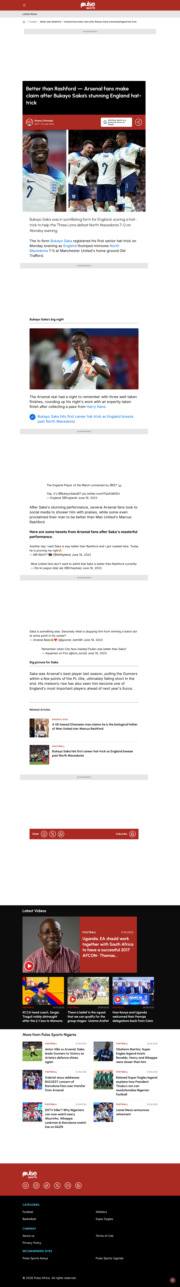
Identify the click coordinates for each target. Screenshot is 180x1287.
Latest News (29, 13)
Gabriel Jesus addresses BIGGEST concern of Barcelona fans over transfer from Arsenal (65, 1084)
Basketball (29, 1219)
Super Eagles (104, 1219)
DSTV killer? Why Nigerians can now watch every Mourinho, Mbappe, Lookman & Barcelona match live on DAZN (65, 1118)
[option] (43, 1001)
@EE (113, 485)
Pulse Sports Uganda (109, 1258)
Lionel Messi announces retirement (132, 1112)
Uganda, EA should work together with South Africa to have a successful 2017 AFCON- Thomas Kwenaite (107, 947)
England (70, 246)
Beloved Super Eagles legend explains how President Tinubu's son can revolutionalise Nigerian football (136, 1086)
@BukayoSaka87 (69, 493)
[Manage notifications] (172, 1280)
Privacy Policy (31, 1243)
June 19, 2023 (87, 498)
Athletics (101, 1212)
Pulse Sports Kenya (35, 1258)
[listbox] (90, 1001)
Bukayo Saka (61, 241)
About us (28, 1235)
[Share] (138, 122)
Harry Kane (96, 407)
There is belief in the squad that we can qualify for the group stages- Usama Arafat (88, 1016)
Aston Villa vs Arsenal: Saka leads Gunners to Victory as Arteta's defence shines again (64, 1055)
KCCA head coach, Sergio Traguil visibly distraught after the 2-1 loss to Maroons (42, 1016)
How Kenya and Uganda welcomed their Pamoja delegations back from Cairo (132, 1016)
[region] (90, 1001)
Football (33, 21)
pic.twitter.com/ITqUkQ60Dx (101, 493)
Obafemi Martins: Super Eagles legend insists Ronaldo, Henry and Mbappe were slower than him (136, 1055)
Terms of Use (104, 1235)
